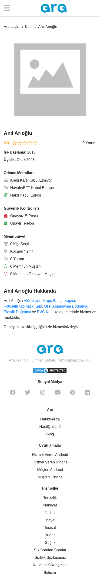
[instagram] (42, 394)
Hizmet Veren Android (50, 455)
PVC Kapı (45, 312)
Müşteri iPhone (50, 477)
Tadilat (50, 513)
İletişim (50, 572)
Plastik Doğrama (17, 312)
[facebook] (12, 394)
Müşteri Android (50, 470)
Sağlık (50, 543)
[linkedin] (87, 394)
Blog (50, 434)
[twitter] (27, 394)
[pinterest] (72, 394)
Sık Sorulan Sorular (50, 550)
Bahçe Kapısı (64, 301)
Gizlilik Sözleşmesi (50, 557)
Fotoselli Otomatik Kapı (23, 306)
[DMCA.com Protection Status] (50, 372)
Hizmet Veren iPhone (50, 462)
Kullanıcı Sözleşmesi (50, 565)
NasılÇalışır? (50, 427)
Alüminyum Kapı (37, 301)
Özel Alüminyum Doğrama (65, 306)
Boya (50, 520)
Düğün (50, 535)
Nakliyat (50, 505)
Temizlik (50, 498)
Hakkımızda (50, 419)
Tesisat (50, 528)
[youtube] (57, 394)
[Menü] (9, 8)
